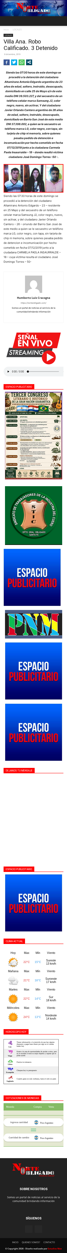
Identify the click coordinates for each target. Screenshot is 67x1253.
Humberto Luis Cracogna (33, 298)
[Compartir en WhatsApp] (22, 62)
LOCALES (17, 29)
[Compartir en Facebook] (7, 62)
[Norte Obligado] (33, 8)
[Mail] (38, 1229)
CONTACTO (49, 1242)
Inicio (6, 29)
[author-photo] (33, 292)
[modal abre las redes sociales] (29, 62)
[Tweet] (14, 62)
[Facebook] (33, 317)
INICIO (15, 1242)
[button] (6, 21)
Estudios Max (55, 1248)
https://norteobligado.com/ (33, 303)
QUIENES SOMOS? (31, 1242)
